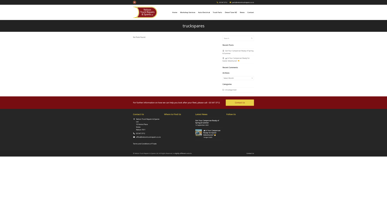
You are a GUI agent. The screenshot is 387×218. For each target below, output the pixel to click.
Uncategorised (230, 90)
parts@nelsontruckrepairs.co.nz (243, 2)
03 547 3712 (223, 2)
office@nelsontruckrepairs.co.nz (148, 137)
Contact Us (250, 153)
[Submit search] (252, 38)
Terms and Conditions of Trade (145, 144)
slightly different (180, 153)
